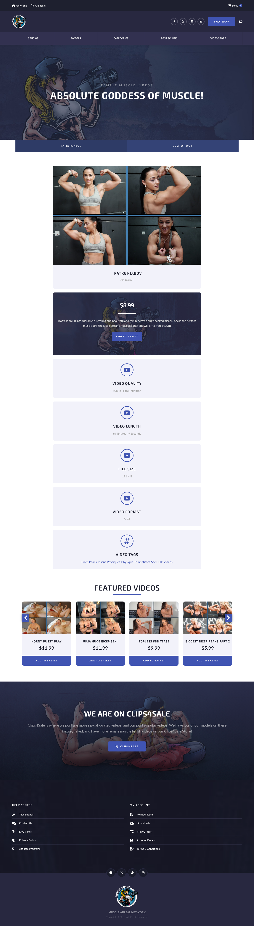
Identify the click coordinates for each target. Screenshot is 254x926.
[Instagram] (143, 877)
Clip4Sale (40, 5)
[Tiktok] (132, 877)
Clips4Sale (129, 751)
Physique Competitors (135, 562)
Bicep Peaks (89, 562)
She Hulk (157, 562)
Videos (168, 562)
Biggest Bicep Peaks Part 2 (154, 641)
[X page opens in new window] (183, 21)
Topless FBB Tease (100, 641)
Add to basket (127, 336)
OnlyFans (21, 5)
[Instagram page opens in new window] (192, 21)
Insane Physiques (109, 562)
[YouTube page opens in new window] (201, 21)
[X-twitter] (121, 877)
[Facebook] (110, 877)
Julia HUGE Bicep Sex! (46, 641)
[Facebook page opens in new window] (174, 21)
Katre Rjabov (71, 145)
